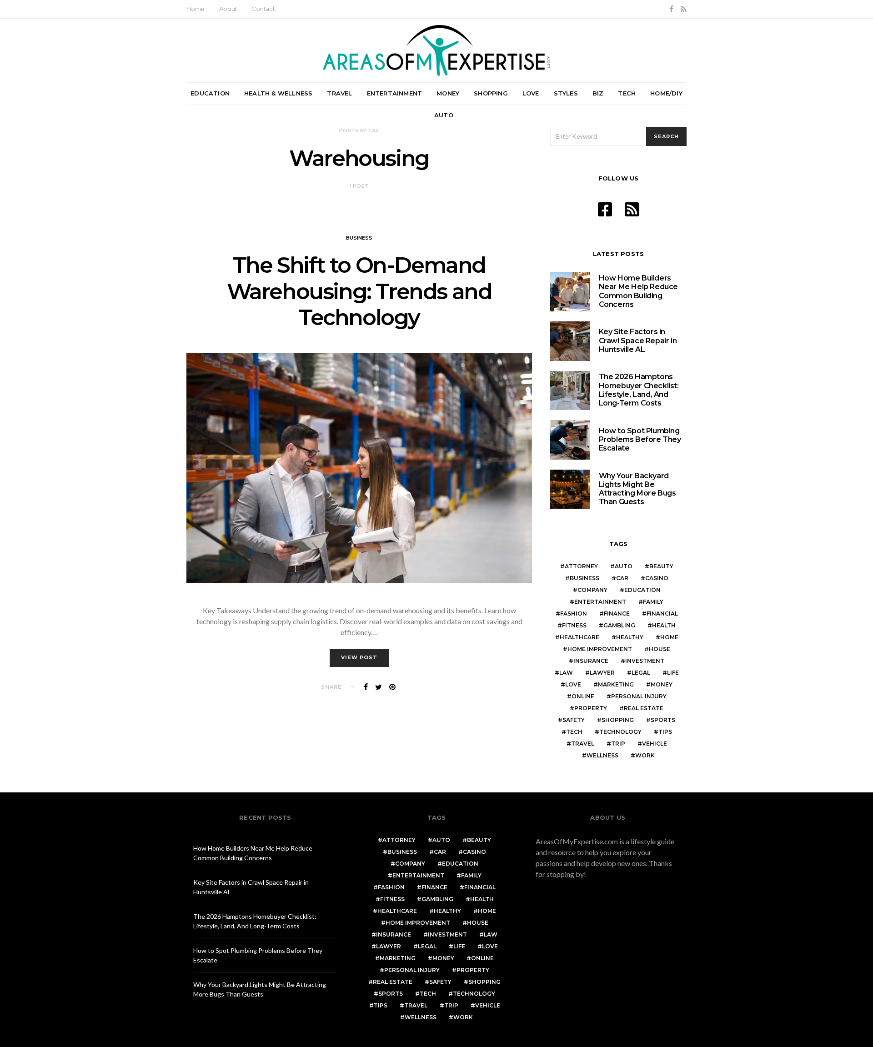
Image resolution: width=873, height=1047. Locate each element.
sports (663, 719)
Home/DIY (666, 93)
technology (620, 731)
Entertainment (394, 93)
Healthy (629, 637)
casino (656, 578)
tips (665, 731)
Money (447, 93)
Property (590, 708)
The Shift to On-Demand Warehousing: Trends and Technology (359, 291)
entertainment (600, 601)
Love (530, 93)
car (622, 578)
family (653, 601)
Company (592, 589)
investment (644, 660)
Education (210, 93)
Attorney (581, 566)
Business (359, 238)
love (573, 684)
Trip (618, 743)
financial (662, 613)
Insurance (590, 660)
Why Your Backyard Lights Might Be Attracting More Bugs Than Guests (637, 488)
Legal (641, 672)
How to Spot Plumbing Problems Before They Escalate (640, 439)
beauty (661, 566)
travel (582, 743)
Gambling (619, 625)
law (566, 672)
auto (623, 566)
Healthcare (579, 637)
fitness (574, 625)
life (673, 672)
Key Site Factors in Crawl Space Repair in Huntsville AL (638, 340)
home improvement (599, 649)
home (669, 637)
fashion (573, 613)
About (228, 8)
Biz (598, 93)
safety (573, 719)
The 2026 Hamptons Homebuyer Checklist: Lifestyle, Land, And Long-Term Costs (639, 389)
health (664, 625)
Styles (566, 93)
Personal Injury (639, 696)
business (584, 578)
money (661, 684)
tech (574, 731)
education (642, 589)
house (659, 649)
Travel (339, 93)
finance (617, 613)
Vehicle (654, 743)
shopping (618, 719)
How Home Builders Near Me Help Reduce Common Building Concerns (638, 291)
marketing (616, 684)
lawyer (602, 672)
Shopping (491, 93)
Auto (443, 115)
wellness (602, 755)
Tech (627, 93)
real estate (643, 708)
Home (195, 8)
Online (583, 696)
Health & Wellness (278, 93)
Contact (263, 8)
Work (645, 755)
